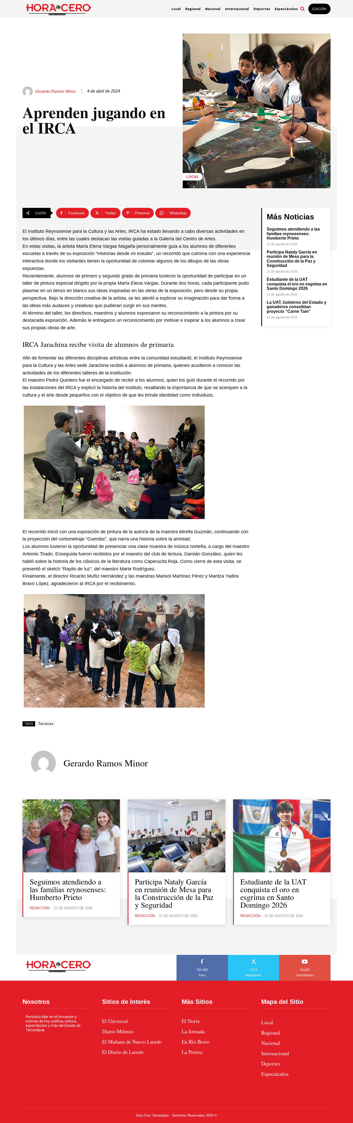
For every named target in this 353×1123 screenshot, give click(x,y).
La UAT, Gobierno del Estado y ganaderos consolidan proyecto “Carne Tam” (296, 307)
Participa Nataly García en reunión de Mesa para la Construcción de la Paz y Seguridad (292, 259)
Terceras (45, 724)
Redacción (40, 908)
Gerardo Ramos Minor (55, 91)
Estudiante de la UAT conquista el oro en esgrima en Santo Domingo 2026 (297, 284)
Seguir (253, 956)
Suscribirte (305, 956)
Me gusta (202, 956)
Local (192, 177)
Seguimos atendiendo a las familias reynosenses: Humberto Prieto (293, 233)
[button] (302, 8)
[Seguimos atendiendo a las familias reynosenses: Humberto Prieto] (71, 835)
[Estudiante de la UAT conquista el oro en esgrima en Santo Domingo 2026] (282, 835)
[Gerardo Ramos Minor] (28, 91)
